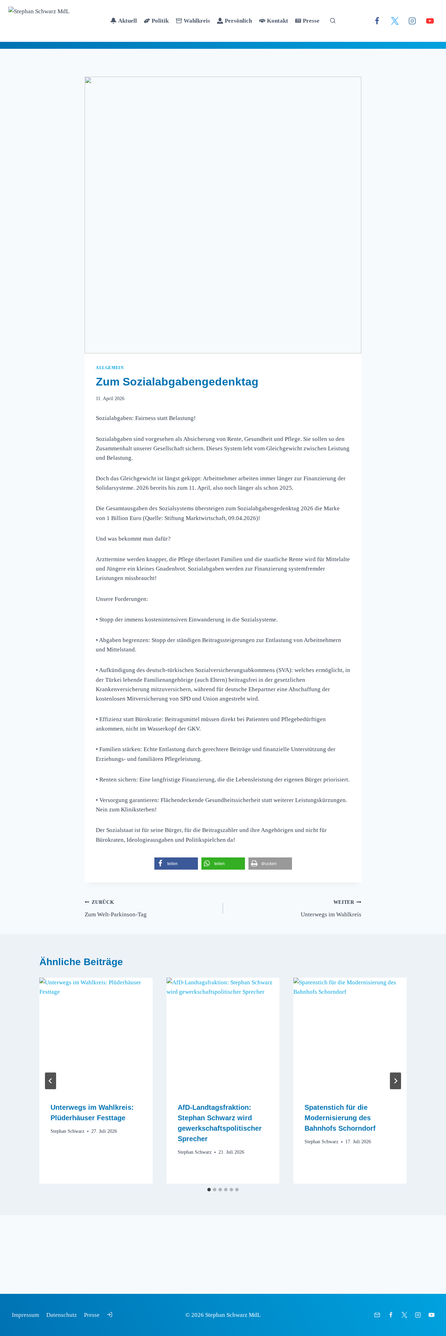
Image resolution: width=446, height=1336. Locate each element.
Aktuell (127, 20)
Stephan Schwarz (67, 1131)
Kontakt (277, 20)
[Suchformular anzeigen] (332, 21)
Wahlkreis (197, 20)
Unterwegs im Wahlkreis (331, 909)
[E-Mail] (377, 1315)
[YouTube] (430, 21)
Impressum (25, 1315)
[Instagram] (412, 21)
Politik (160, 20)
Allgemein (110, 367)
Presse (311, 20)
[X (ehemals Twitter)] (394, 21)
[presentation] (96, 1034)
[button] (176, 863)
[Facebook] (377, 21)
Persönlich (238, 20)
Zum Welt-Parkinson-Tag (116, 909)
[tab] (209, 1189)
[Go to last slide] (50, 1080)
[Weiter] (395, 1080)
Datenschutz (61, 1315)
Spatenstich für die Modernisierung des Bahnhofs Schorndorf (340, 1118)
